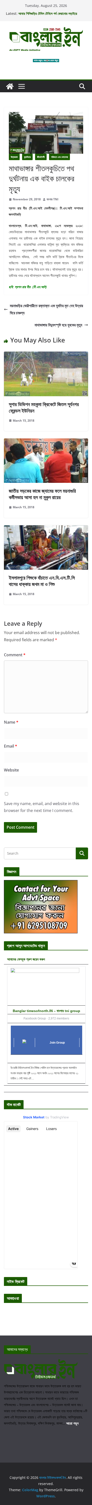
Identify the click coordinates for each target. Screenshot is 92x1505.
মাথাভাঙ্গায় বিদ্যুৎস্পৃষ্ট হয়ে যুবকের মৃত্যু (58, 325)
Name (11, 722)
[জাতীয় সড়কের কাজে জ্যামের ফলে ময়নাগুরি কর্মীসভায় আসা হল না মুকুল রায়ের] (46, 442)
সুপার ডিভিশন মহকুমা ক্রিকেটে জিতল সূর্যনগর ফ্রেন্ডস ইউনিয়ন (44, 407)
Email (10, 746)
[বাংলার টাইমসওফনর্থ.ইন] (10, 86)
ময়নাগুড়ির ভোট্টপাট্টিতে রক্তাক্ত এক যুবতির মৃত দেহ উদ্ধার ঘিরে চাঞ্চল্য (46, 309)
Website (11, 770)
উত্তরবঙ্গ (14, 157)
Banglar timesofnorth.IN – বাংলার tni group (46, 1011)
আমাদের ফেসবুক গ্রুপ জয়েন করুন (26, 959)
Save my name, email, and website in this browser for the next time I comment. (41, 807)
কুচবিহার (27, 157)
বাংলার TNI (52, 199)
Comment (15, 655)
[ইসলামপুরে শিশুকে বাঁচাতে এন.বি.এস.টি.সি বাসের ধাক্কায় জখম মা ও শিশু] (46, 528)
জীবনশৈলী (41, 157)
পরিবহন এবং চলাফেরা (59, 157)
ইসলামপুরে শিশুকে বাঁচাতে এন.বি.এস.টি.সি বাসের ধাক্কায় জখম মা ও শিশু (42, 580)
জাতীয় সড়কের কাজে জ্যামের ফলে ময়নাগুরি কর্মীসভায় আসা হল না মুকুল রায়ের (42, 494)
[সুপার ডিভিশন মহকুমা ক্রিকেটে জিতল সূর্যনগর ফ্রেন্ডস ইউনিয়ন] (46, 355)
